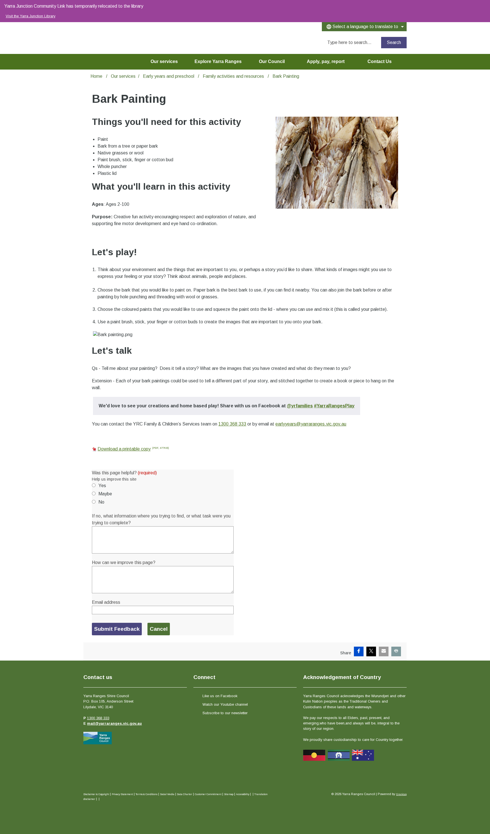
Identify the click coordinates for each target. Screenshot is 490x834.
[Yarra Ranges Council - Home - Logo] (92, 36)
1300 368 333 (232, 424)
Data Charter (184, 794)
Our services (164, 61)
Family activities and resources (234, 76)
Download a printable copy (133, 449)
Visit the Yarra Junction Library (30, 16)
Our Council (272, 61)
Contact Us (380, 61)
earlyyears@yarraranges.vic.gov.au (310, 424)
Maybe (105, 493)
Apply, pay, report (326, 61)
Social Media (167, 794)
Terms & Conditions (146, 794)
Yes (102, 485)
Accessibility (242, 794)
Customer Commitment (208, 794)
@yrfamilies (300, 405)
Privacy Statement (122, 794)
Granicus (401, 794)
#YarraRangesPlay (334, 405)
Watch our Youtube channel (225, 704)
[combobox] (364, 26)
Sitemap (228, 794)
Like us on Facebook (219, 696)
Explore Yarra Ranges (218, 61)
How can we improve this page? (123, 562)
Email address (106, 602)
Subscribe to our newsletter (225, 713)
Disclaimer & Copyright (96, 794)
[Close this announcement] (483, 6)
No (101, 502)
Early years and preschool (169, 76)
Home (96, 76)
